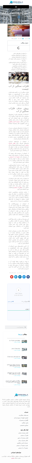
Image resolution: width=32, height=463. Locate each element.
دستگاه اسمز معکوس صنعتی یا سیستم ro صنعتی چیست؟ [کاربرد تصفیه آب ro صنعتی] (13, 382)
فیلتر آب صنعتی (18, 187)
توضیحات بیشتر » (17, 342)
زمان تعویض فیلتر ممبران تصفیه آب (13, 356)
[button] (16, 7)
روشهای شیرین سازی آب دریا (14, 340)
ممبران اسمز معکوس (14, 121)
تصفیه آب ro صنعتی (15, 157)
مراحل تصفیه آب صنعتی (15, 348)
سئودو (12, 458)
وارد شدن (10, 301)
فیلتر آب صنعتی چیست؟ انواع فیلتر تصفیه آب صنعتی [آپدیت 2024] (13, 373)
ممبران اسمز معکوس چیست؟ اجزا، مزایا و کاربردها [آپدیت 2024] (13, 365)
